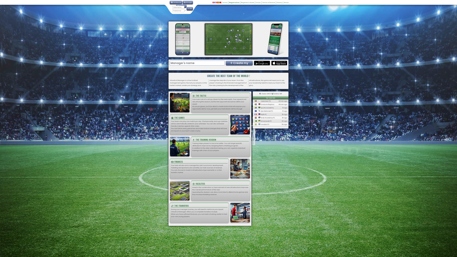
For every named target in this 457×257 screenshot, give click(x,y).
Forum (258, 2)
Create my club (240, 63)
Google (189, 2)
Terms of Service (268, 2)
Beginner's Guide (247, 2)
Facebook (177, 2)
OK (190, 8)
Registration (234, 2)
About (286, 2)
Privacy (279, 2)
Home (225, 2)
